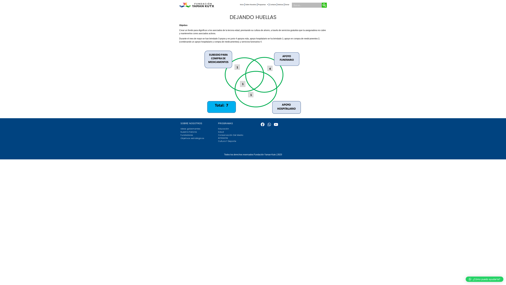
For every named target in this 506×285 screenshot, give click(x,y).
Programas (262, 5)
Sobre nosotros (191, 123)
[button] (484, 279)
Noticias (280, 5)
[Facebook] (262, 124)
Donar (287, 5)
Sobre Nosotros (250, 5)
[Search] (324, 5)
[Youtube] (276, 124)
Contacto (273, 5)
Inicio (242, 5)
